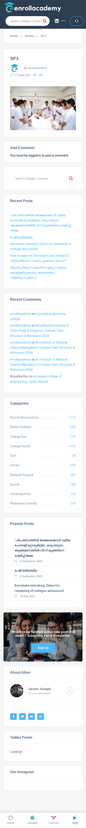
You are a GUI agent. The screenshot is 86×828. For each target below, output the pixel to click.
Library (15, 465)
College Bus (18, 436)
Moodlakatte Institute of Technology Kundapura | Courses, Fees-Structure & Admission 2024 (39, 330)
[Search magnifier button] (45, 21)
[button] (60, 21)
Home (14, 36)
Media (29, 36)
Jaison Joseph (39, 689)
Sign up (43, 648)
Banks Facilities (20, 427)
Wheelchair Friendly (23, 503)
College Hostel (20, 446)
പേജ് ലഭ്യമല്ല (21, 237)
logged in (34, 155)
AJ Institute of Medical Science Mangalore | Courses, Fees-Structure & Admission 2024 (42, 347)
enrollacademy (20, 314)
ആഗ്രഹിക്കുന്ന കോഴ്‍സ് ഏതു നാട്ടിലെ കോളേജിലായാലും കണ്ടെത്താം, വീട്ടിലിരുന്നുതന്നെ (38, 272)
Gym (13, 455)
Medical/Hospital (22, 475)
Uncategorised (20, 494)
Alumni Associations (24, 417)
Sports (14, 484)
